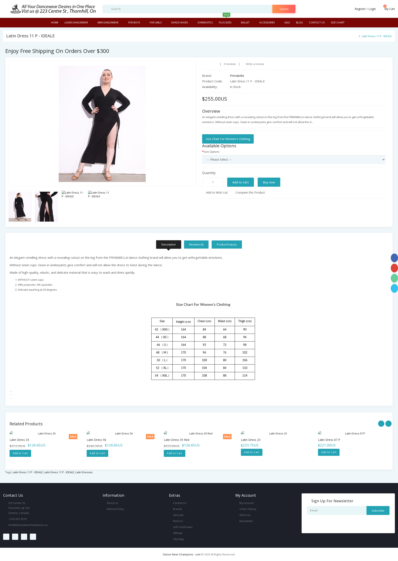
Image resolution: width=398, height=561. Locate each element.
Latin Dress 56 (96, 440)
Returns (177, 521)
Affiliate (177, 533)
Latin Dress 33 (19, 440)
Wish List (244, 515)
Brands (177, 509)
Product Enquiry (227, 244)
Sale (287, 22)
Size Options (212, 152)
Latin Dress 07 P (329, 440)
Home (54, 22)
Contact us (317, 22)
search (283, 9)
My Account (246, 503)
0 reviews (230, 64)
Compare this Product (250, 192)
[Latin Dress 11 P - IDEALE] (102, 123)
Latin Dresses (84, 472)
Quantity (209, 173)
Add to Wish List (216, 192)
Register (360, 9)
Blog (299, 22)
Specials (178, 515)
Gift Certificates (182, 527)
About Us (112, 503)
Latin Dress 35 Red (176, 440)
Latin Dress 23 (250, 440)
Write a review (254, 64)
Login (372, 9)
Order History (247, 509)
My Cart (389, 9)
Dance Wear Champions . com (181, 554)
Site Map (178, 539)
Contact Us (179, 503)
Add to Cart (240, 182)
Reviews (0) (196, 244)
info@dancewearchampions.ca (27, 525)
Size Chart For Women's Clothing (228, 139)
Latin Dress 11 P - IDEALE (377, 36)
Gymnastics (205, 22)
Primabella (237, 76)
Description (168, 244)
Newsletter (246, 521)
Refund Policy (115, 509)
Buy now (269, 182)
